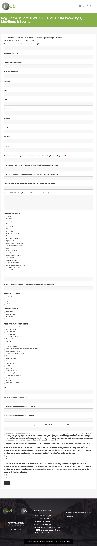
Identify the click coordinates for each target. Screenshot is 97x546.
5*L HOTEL (9, 231)
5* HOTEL (9, 228)
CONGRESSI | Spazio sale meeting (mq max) (19, 415)
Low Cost (9, 296)
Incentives (9, 319)
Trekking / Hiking (11, 358)
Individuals (9, 311)
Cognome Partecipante (13, 62)
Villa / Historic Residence (14, 243)
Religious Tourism (12, 370)
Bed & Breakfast (11, 260)
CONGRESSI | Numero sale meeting (16, 397)
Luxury (8, 303)
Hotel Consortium (12, 250)
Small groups (10, 314)
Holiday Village (11, 270)
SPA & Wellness (11, 331)
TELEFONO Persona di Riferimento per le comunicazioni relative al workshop (31, 165)
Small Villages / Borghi (13, 351)
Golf (7, 356)
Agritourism (10, 241)
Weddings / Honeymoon (14, 373)
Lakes (8, 365)
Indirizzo (7, 81)
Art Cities (9, 380)
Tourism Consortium (13, 233)
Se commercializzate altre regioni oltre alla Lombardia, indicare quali (29, 284)
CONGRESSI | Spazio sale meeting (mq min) (19, 406)
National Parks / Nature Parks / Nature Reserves (22, 348)
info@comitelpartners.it (51, 530)
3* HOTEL (9, 221)
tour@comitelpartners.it (51, 527)
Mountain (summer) (13, 327)
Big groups (9, 316)
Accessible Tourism (12, 382)
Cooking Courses (12, 336)
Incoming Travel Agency (14, 238)
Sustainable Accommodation (16, 265)
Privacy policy (70, 516)
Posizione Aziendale (11, 71)
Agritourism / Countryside (15, 353)
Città (5, 90)
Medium (8, 299)
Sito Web (7, 137)
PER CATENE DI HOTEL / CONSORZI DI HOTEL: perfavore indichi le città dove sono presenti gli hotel (38, 425)
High (7, 301)
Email (6, 127)
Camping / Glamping (13, 267)
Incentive (9, 344)
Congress (9, 378)
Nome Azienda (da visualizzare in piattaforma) (21, 44)
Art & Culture (10, 334)
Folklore (8, 341)
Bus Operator (10, 258)
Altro (5, 275)
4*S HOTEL (9, 226)
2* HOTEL (9, 219)
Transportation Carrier (13, 255)
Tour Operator (11, 236)
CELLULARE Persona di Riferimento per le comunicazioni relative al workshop (31, 174)
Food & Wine (10, 339)
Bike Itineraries (11, 361)
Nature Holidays (11, 346)
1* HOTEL (9, 216)
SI (6, 456)
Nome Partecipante (11, 53)
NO (7, 458)
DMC (7, 248)
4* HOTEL (9, 224)
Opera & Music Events (13, 375)
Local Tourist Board (12, 262)
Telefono (7, 146)
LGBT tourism (10, 363)
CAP (5, 99)
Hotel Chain (10, 253)
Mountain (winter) (12, 329)
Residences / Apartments (14, 245)
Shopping (9, 368)
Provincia (7, 109)
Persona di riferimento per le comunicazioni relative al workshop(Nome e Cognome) (35, 156)
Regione (7, 118)
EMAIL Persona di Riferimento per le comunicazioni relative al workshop (29, 183)
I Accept (69, 541)
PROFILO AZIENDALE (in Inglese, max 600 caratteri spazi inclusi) (26, 193)
